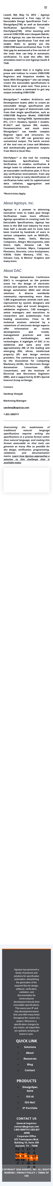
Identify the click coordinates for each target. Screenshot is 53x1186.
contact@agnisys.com (26, 1126)
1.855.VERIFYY (21, 1129)
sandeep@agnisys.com (16, 407)
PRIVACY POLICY (26, 1172)
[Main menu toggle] (45, 7)
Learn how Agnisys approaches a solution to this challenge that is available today (27, 459)
